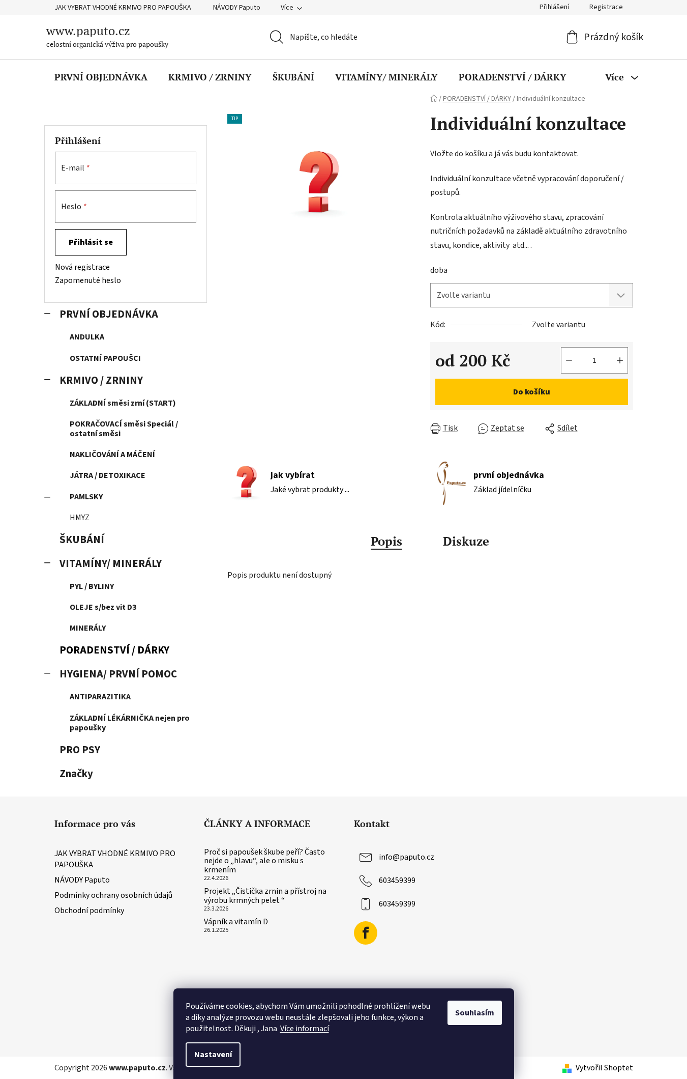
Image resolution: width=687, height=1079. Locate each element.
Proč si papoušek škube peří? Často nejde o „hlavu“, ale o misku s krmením (264, 861)
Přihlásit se (91, 242)
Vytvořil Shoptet (604, 1067)
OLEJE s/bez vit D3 (103, 607)
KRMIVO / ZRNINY (101, 380)
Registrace (606, 7)
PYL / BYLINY (92, 586)
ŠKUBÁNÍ (81, 539)
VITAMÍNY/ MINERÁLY (110, 563)
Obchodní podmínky (89, 910)
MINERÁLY (88, 628)
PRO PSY (79, 750)
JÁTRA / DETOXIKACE (107, 475)
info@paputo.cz (406, 857)
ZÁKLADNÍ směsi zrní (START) (123, 403)
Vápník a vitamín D (236, 922)
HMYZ (79, 517)
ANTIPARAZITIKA (100, 696)
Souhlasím (474, 1012)
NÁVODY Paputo (236, 8)
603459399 (397, 880)
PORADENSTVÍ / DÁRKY (114, 650)
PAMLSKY (86, 496)
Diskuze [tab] (466, 541)
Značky (76, 773)
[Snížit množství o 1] (569, 360)
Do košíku (531, 391)
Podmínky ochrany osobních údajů (113, 895)
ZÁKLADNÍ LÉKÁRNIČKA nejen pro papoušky (130, 723)
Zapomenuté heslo (88, 280)
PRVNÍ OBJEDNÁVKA (108, 314)
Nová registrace (82, 267)
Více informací (304, 1028)
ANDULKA (87, 337)
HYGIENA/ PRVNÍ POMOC (118, 674)
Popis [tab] (386, 541)
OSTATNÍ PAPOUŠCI (105, 358)
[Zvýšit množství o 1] (620, 360)
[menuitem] (101, 77)
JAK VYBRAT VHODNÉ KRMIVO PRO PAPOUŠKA (122, 8)
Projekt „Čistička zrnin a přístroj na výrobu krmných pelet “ (265, 896)
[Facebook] (365, 933)
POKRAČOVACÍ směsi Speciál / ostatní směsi (124, 428)
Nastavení (213, 1054)
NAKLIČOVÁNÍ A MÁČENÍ (112, 454)
